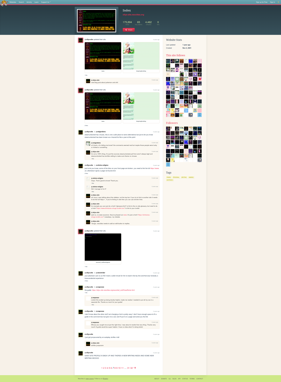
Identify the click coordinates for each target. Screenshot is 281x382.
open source (90, 379)
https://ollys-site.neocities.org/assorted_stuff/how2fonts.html (113, 290)
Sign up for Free (261, 2)
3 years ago (156, 39)
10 (119, 367)
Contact (199, 379)
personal (176, 177)
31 (128, 367)
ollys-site (89, 39)
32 (131, 367)
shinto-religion (102, 165)
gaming (191, 177)
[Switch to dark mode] (278, 2)
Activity (29, 2)
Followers (172, 123)
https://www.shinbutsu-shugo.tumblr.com (110, 208)
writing (183, 177)
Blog (174, 379)
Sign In (272, 2)
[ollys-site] (80, 40)
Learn (36, 2)
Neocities (81, 379)
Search (21, 2)
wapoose (100, 287)
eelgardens (101, 131)
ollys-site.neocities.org (133, 14)
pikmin (169, 177)
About (156, 379)
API (179, 379)
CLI (170, 379)
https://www (154, 168)
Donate (164, 379)
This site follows (175, 55)
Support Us (45, 2)
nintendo (170, 180)
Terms (192, 379)
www (125, 215)
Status (185, 379)
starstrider (101, 272)
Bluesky (105, 379)
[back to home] (4, 3)
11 (122, 367)
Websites (12, 2)
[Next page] (134, 367)
